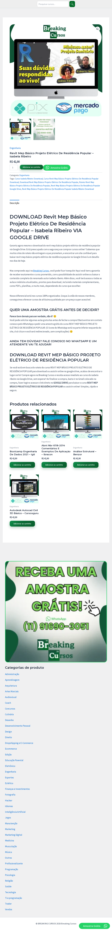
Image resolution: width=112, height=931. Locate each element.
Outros (8, 857)
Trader (8, 903)
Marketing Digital (13, 834)
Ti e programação (13, 898)
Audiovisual (11, 697)
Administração (12, 674)
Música (8, 852)
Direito (8, 737)
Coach (8, 702)
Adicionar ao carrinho (31, 167)
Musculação (11, 846)
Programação (11, 869)
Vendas (8, 909)
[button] (97, 29)
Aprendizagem (12, 679)
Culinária (9, 714)
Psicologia (10, 875)
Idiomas (9, 806)
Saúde (8, 886)
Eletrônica (10, 765)
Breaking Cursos (41, 270)
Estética (9, 783)
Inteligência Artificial (15, 811)
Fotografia (10, 794)
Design (8, 731)
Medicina (9, 840)
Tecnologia (10, 892)
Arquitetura (11, 685)
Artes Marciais (12, 691)
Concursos (10, 708)
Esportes (9, 777)
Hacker (8, 800)
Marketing (10, 829)
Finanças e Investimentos (17, 788)
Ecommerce (11, 748)
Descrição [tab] (14, 203)
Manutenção (11, 823)
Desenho (9, 720)
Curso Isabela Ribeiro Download (29, 178)
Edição (8, 754)
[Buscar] (72, 4)
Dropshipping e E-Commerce (19, 743)
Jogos (8, 817)
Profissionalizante (14, 863)
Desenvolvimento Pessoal (17, 725)
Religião (9, 880)
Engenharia (15, 148)
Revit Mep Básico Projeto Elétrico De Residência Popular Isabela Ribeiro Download (58, 189)
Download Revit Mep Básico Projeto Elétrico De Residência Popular (49, 182)
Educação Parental (14, 760)
